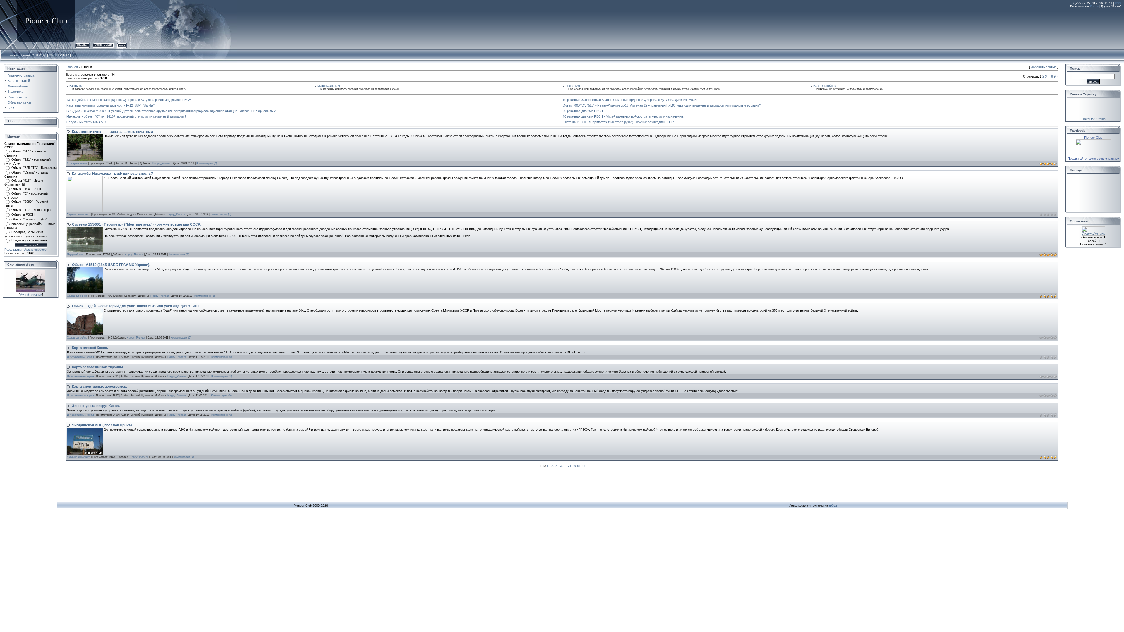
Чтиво (570, 85)
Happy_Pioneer (161, 163)
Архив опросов (35, 249)
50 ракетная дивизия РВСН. (583, 111)
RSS (1118, 3)
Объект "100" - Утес (26, 188)
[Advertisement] (1014, 24)
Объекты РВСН (23, 214)
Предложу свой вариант (29, 240)
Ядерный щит (75, 254)
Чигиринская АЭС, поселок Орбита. (102, 425)
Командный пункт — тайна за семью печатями (112, 132)
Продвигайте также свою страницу (1093, 158)
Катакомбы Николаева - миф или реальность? (112, 173)
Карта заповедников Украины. (98, 367)
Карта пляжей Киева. (90, 348)
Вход (122, 44)
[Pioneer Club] (1093, 141)
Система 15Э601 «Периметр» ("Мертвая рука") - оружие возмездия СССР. (618, 122)
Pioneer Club (1093, 137)
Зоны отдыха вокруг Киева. (96, 406)
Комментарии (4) (184, 457)
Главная (82, 44)
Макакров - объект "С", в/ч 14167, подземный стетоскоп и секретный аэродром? (126, 116)
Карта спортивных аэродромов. (99, 386)
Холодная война (77, 163)
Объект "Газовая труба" (29, 219)
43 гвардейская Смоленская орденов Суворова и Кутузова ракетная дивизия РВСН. (129, 100)
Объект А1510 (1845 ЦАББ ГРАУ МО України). (111, 265)
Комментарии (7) (206, 163)
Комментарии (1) (221, 376)
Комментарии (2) (179, 254)
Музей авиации (31, 294)
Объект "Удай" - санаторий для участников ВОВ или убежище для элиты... (137, 306)
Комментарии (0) (221, 214)
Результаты (13, 249)
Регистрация (103, 44)
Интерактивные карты (80, 357)
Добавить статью (1043, 67)
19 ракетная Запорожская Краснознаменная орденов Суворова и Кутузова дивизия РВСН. (630, 100)
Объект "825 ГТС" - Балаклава (34, 167)
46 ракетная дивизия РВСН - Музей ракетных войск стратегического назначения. (623, 116)
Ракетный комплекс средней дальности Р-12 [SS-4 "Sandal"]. (111, 105)
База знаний (822, 85)
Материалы (325, 85)
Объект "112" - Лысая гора (31, 210)
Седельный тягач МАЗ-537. (86, 122)
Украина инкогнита (78, 214)
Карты (73, 85)
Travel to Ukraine (1093, 119)
